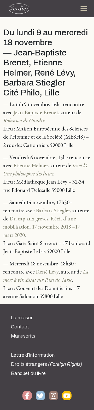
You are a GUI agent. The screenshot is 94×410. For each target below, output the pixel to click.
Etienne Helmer (30, 165)
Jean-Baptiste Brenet (35, 112)
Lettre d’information (33, 355)
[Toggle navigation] (84, 9)
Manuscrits (23, 336)
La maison (22, 317)
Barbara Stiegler (53, 210)
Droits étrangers (46, 364)
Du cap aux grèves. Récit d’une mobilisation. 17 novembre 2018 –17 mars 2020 (41, 226)
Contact (20, 326)
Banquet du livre (28, 373)
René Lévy (47, 271)
